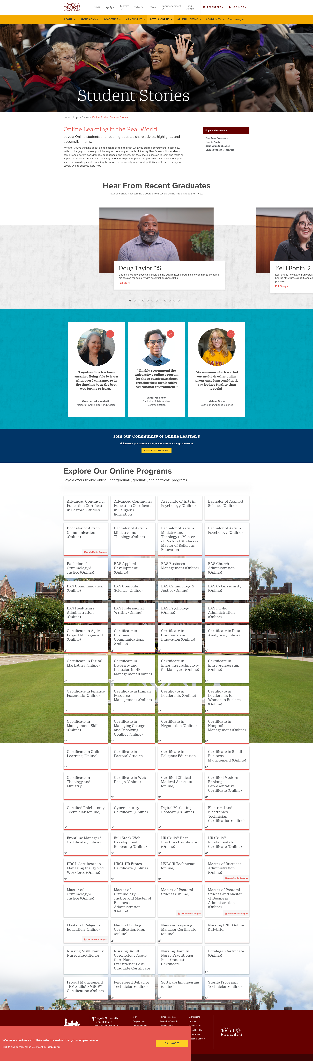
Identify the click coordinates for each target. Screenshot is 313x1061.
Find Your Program (216, 138)
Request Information (155, 450)
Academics (194, 1021)
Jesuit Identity (195, 1030)
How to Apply (213, 142)
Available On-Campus (96, 552)
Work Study (194, 1034)
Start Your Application (218, 146)
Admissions (194, 1017)
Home (67, 117)
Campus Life (195, 1025)
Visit (135, 1017)
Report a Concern (197, 1039)
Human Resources (168, 1017)
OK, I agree (172, 1043)
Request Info (138, 1021)
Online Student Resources (220, 150)
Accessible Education (169, 1021)
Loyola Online (81, 117)
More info (53, 1047)
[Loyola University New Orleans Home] (72, 7)
